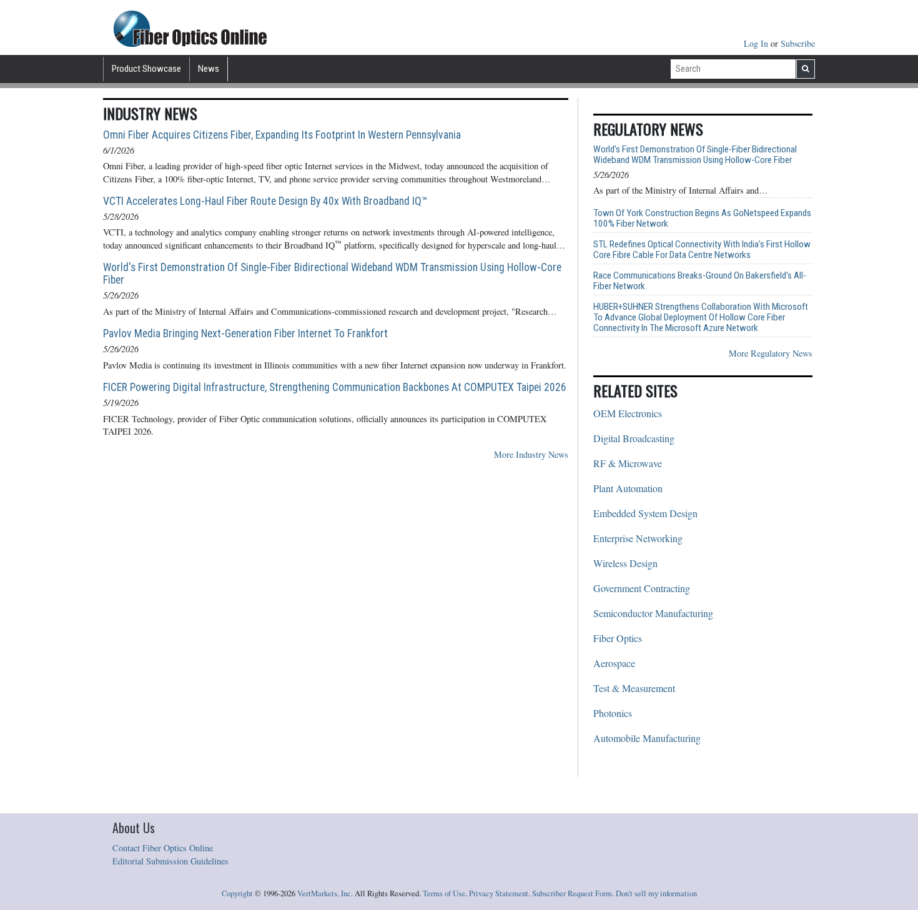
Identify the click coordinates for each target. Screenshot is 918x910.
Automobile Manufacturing (647, 737)
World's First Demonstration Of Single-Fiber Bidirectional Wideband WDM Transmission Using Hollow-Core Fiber (332, 273)
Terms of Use (444, 893)
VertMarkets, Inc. (325, 893)
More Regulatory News (770, 353)
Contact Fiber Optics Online (162, 848)
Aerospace (614, 663)
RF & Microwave (627, 463)
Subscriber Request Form (572, 893)
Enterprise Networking (638, 538)
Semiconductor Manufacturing (653, 613)
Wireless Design (625, 563)
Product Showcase (146, 68)
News (208, 68)
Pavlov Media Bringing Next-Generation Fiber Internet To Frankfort (245, 333)
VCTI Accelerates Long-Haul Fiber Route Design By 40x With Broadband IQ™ (265, 201)
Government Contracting (641, 588)
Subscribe (798, 43)
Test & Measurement (634, 688)
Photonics (612, 713)
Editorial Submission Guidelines (170, 861)
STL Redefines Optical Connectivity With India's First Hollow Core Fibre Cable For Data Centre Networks (702, 249)
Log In (757, 43)
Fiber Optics (617, 638)
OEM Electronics (627, 413)
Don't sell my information (656, 893)
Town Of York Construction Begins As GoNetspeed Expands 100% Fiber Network (702, 218)
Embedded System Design (645, 513)
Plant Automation (628, 488)
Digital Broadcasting (633, 438)
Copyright (237, 893)
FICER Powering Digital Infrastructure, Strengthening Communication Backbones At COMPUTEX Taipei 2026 (334, 387)
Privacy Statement (498, 893)
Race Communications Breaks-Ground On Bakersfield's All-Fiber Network (699, 281)
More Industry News (531, 454)
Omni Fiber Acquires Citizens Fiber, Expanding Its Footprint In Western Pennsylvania (282, 135)
